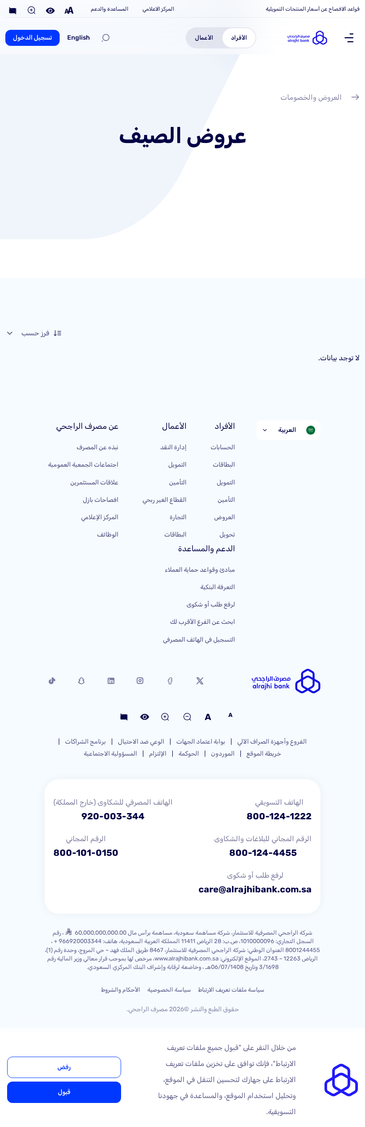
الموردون (223, 753)
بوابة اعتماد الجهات (200, 741)
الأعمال (204, 37)
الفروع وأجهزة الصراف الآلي (272, 741)
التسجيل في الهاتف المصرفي (199, 639)
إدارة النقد (173, 447)
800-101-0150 (85, 852)
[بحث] (105, 38)
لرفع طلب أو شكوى (211, 604)
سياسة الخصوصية (169, 989)
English (78, 37)
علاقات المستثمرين (94, 482)
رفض (64, 1067)
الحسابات (223, 447)
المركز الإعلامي (99, 517)
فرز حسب (35, 333)
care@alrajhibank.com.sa (255, 889)
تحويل (227, 534)
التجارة (178, 517)
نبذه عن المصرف (97, 447)
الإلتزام (157, 753)
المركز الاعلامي (158, 9)
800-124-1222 (279, 816)
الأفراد (239, 37)
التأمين (226, 500)
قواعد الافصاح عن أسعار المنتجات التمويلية (313, 9)
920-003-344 (113, 816)
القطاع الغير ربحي (164, 500)
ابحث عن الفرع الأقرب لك (202, 622)
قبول (64, 1092)
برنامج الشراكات (85, 741)
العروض (224, 517)
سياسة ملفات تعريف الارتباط (231, 989)
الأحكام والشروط (120, 989)
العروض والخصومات (311, 97)
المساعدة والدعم (109, 9)
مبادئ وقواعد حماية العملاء (200, 570)
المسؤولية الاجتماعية (110, 753)
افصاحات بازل (100, 500)
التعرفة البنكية (217, 587)
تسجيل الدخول (32, 37)
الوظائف (107, 534)
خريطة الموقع (264, 753)
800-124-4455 (263, 852)
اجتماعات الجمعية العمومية (83, 464)
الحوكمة (188, 753)
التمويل (226, 482)
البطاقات (224, 464)
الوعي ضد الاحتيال (141, 741)
